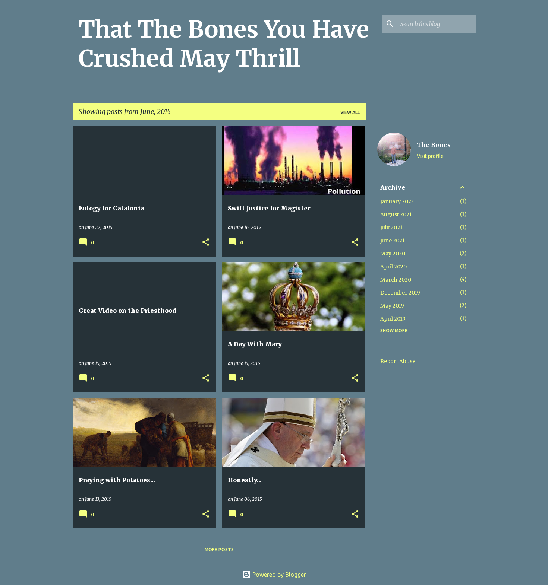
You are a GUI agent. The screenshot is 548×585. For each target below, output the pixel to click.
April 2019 (393, 318)
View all (350, 112)
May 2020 (392, 253)
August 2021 (396, 214)
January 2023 (397, 201)
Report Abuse (397, 361)
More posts (219, 549)
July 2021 (391, 227)
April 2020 (393, 266)
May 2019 (392, 305)
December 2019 (400, 292)
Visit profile (430, 156)
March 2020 (395, 279)
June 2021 (392, 240)
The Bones (434, 145)
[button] (205, 243)
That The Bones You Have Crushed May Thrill (224, 44)
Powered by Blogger (278, 574)
